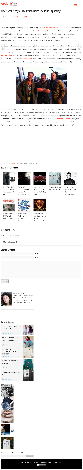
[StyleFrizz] (9, 7)
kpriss (18, 16)
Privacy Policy (57, 462)
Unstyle (35, 163)
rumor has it (27, 59)
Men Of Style (28, 163)
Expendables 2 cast (63, 119)
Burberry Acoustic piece (51, 28)
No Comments (8, 333)
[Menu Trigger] (76, 6)
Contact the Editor (40, 462)
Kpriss (30, 453)
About (50, 462)
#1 (1, 235)
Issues (21, 163)
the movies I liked (45, 31)
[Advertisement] (41, 22)
